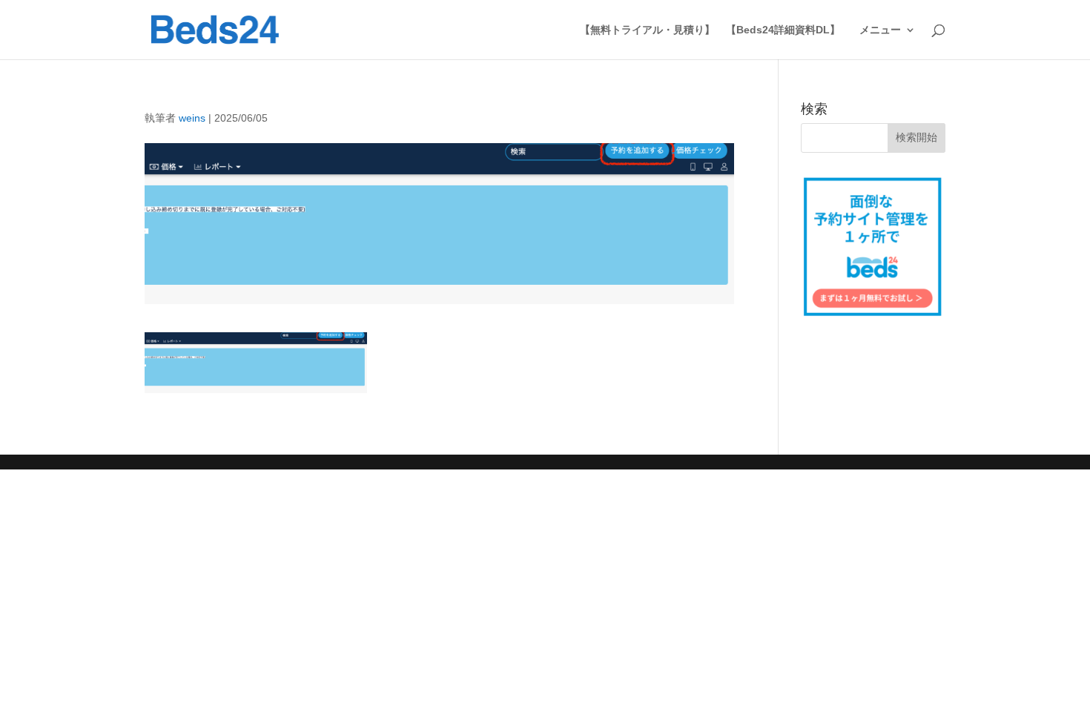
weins (192, 118)
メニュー (880, 30)
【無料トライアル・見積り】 (647, 30)
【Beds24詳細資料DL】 (783, 30)
